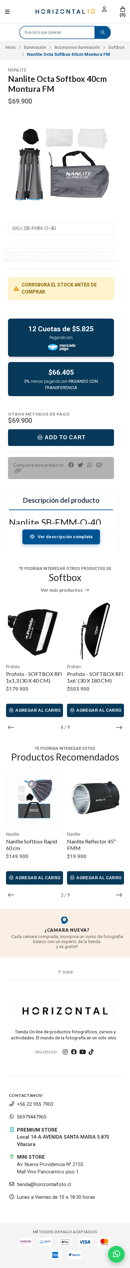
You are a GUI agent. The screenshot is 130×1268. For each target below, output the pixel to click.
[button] (18, 471)
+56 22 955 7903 (35, 1104)
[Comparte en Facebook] (71, 465)
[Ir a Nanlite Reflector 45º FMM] (95, 798)
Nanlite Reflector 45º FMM (91, 844)
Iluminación (35, 47)
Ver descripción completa (65, 536)
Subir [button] (67, 972)
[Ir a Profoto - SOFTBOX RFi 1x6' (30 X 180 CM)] (95, 630)
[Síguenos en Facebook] (74, 1052)
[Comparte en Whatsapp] (89, 465)
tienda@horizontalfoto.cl (44, 1184)
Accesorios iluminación (77, 47)
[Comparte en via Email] (99, 465)
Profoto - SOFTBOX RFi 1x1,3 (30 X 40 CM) (34, 677)
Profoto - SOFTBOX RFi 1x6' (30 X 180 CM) (95, 677)
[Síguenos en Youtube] (82, 1052)
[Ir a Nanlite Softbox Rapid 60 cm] (34, 798)
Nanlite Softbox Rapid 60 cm (31, 844)
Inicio (10, 47)
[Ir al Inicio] (65, 12)
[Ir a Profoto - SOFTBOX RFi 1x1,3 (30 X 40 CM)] (34, 630)
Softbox (116, 47)
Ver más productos (62, 590)
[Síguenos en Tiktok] (91, 1052)
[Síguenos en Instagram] (65, 1052)
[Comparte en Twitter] (80, 465)
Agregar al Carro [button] (37, 710)
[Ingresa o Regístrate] (104, 9)
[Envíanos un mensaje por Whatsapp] (116, 1254)
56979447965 (31, 1117)
